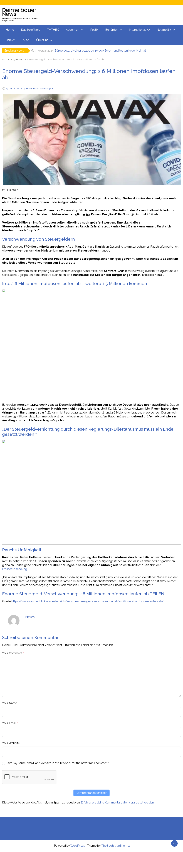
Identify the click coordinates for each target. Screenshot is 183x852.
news (36, 88)
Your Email (9, 723)
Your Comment (12, 653)
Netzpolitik (164, 29)
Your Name (9, 703)
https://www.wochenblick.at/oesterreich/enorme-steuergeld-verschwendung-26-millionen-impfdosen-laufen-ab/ (87, 601)
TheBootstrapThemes (115, 845)
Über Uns (42, 40)
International (137, 29)
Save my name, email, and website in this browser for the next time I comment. (57, 763)
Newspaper (46, 88)
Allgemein (72, 29)
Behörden (111, 29)
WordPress (77, 845)
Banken (11, 40)
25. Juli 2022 (12, 88)
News (29, 617)
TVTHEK (53, 29)
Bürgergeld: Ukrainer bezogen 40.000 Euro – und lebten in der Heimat (100, 50)
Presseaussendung (14, 569)
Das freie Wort (30, 29)
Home (10, 29)
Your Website (11, 743)
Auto (26, 40)
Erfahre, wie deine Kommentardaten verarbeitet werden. (117, 802)
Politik (94, 29)
